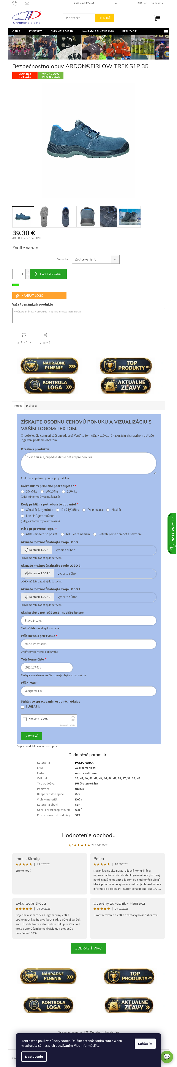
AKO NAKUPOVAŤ (82, 3)
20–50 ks (30, 492)
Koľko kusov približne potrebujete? (45, 486)
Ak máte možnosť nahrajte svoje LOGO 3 (49, 589)
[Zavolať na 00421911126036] (17, 3)
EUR (138, 3)
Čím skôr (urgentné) (37, 510)
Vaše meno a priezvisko (36, 636)
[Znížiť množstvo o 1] (26, 276)
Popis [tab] (16, 406)
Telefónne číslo (30, 659)
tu (96, 1045)
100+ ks (70, 492)
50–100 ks (50, 492)
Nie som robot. (36, 719)
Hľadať (103, 18)
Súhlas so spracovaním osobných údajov (49, 701)
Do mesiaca (93, 510)
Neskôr (115, 510)
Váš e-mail (26, 683)
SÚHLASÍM (31, 707)
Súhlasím (143, 1043)
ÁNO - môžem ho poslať (40, 534)
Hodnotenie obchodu (87, 835)
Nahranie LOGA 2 (38, 573)
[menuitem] (14, 31)
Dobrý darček (109, 1032)
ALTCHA (71, 725)
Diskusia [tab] (29, 406)
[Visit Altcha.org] (71, 720)
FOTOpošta (90, 1032)
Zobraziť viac (87, 948)
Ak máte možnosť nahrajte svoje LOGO (47, 542)
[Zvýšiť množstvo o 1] (26, 271)
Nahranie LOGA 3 (38, 597)
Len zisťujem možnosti (39, 516)
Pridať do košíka (49, 274)
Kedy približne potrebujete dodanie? (47, 504)
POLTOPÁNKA (83, 763)
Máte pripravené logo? (36, 529)
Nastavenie (32, 1056)
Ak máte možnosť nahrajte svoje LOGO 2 (49, 565)
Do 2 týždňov (68, 510)
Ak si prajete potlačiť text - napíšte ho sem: (51, 612)
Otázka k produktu (33, 449)
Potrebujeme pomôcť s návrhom (118, 534)
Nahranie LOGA (37, 550)
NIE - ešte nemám (76, 534)
